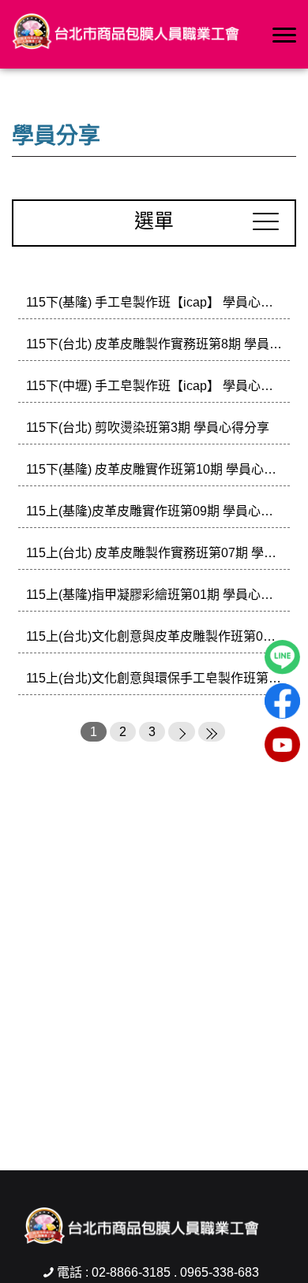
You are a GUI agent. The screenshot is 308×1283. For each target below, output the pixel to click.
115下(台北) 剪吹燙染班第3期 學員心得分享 (147, 427)
